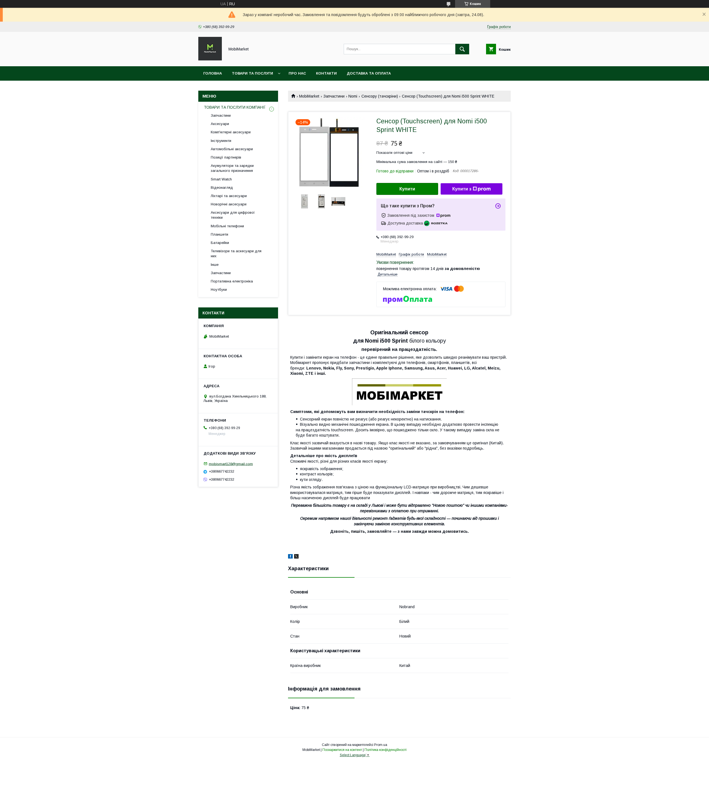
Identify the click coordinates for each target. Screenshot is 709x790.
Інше (215, 265)
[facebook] (290, 557)
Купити (407, 189)
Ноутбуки (219, 289)
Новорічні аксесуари (228, 204)
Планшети (219, 234)
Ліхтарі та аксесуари (229, 196)
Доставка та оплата (369, 73)
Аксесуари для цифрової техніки (233, 215)
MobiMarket (309, 96)
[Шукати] (462, 49)
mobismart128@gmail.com (231, 464)
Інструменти (221, 141)
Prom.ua (380, 745)
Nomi (352, 96)
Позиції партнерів (226, 157)
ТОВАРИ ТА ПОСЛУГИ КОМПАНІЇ (235, 107)
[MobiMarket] (210, 59)
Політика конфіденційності (385, 750)
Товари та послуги (252, 73)
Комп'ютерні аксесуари (231, 132)
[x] (296, 557)
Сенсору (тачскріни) (379, 96)
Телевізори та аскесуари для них (236, 253)
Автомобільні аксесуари (232, 149)
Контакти (326, 73)
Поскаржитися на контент (342, 750)
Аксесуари (220, 124)
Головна (212, 73)
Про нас (297, 73)
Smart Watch (221, 179)
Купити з (461, 189)
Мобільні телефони (227, 226)
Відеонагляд (222, 187)
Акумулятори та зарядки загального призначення (232, 168)
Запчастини (334, 96)
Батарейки (220, 243)
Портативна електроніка (232, 281)
